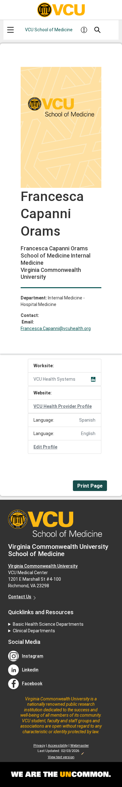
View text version (61, 757)
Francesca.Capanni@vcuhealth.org (56, 328)
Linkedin (30, 669)
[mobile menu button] (10, 30)
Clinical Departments (34, 630)
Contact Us (19, 596)
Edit (82, 752)
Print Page (90, 486)
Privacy (39, 746)
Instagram (32, 656)
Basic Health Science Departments (48, 624)
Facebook (32, 683)
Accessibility (58, 746)
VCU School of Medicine (49, 29)
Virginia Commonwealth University (43, 566)
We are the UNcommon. (61, 774)
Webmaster (79, 746)
